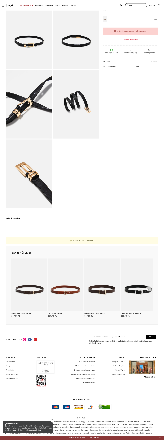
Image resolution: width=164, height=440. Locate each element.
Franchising (10, 370)
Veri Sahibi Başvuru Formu (85, 378)
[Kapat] (160, 438)
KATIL (151, 337)
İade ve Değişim (119, 366)
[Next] (148, 288)
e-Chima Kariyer (12, 374)
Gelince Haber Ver (130, 40)
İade (108, 61)
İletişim (9, 366)
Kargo (155, 61)
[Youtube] (35, 340)
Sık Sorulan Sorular (118, 374)
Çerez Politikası (89, 382)
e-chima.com (17, 426)
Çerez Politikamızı (18, 430)
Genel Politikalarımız (87, 362)
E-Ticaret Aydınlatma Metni (84, 370)
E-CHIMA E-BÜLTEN (100, 337)
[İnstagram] (24, 340)
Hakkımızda (10, 362)
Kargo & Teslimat (118, 362)
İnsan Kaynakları (12, 378)
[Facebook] (30, 340)
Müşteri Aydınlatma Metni (85, 366)
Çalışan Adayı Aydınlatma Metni (83, 374)
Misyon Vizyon (120, 370)
